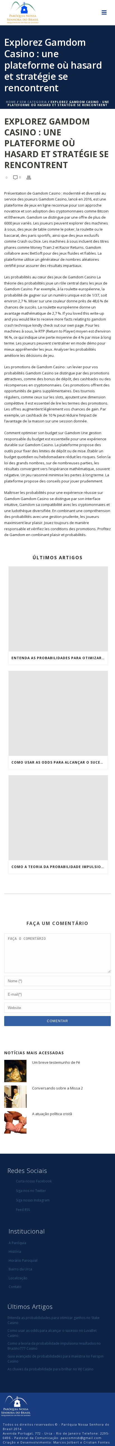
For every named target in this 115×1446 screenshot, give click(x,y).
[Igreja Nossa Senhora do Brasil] (15, 1405)
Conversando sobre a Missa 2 (57, 1088)
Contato (15, 1286)
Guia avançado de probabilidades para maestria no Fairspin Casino (56, 1359)
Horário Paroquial (23, 1260)
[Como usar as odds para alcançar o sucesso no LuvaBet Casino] (58, 713)
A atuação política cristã (52, 1113)
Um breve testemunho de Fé (56, 1062)
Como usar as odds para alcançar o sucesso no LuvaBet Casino (59, 762)
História (15, 1251)
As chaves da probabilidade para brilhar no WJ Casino (51, 1369)
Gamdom (27, 504)
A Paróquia (17, 1243)
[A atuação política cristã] (15, 1122)
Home (11, 102)
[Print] (32, 177)
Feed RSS (23, 1209)
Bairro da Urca (20, 1269)
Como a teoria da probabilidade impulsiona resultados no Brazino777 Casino (59, 866)
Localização (18, 1278)
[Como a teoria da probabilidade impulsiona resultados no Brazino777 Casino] (58, 817)
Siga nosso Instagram (33, 1200)
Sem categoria (33, 102)
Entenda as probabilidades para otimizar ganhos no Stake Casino (59, 658)
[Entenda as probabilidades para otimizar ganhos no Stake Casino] (58, 609)
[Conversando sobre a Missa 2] (15, 1097)
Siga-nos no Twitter (31, 1190)
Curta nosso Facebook (34, 1181)
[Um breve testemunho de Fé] (15, 1071)
